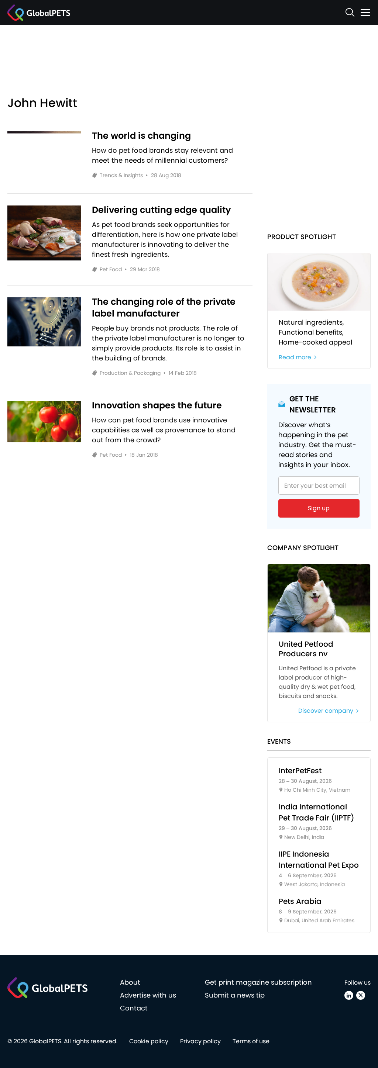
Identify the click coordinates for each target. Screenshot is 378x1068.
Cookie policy (148, 1041)
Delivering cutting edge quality (161, 210)
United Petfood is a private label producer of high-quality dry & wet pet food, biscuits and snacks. (317, 682)
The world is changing (141, 136)
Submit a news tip (235, 995)
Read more (295, 357)
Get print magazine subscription (258, 982)
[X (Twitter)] (360, 995)
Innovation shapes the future (157, 405)
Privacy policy (200, 1041)
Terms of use (251, 1041)
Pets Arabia (300, 901)
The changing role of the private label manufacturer (164, 307)
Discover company (325, 710)
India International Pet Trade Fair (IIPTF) (316, 812)
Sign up (319, 508)
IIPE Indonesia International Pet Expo (319, 859)
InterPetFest (300, 770)
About (130, 982)
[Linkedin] (348, 995)
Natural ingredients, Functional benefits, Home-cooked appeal (315, 332)
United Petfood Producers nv (306, 649)
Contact (134, 1008)
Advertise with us (148, 995)
